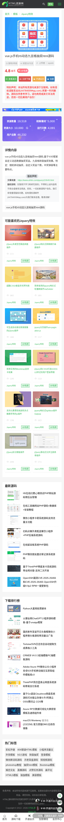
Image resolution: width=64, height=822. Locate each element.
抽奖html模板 (30, 765)
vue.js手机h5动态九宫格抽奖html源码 (25, 207)
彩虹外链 (10, 749)
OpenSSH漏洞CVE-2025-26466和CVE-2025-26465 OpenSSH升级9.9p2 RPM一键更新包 (40, 582)
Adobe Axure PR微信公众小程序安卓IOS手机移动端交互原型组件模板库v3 (39, 670)
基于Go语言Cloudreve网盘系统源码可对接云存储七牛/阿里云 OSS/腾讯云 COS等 (39, 697)
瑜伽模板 (25, 775)
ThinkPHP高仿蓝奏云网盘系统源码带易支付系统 (39, 684)
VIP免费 (24, 71)
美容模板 (36, 775)
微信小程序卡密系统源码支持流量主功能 (39, 520)
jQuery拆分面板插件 (15, 452)
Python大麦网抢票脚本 (34, 608)
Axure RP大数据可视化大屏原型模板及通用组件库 (39, 711)
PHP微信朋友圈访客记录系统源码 (39, 556)
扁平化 (48, 770)
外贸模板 (10, 754)
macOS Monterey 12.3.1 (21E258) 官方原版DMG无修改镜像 (39, 724)
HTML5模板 (12, 775)
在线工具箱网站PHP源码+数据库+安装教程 (39, 507)
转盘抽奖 (34, 754)
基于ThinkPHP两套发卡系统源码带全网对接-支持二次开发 (39, 568)
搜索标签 (32, 812)
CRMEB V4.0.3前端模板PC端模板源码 (39, 657)
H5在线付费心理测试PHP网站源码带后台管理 (39, 495)
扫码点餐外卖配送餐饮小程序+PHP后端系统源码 (38, 533)
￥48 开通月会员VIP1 (51, 800)
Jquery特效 (27, 14)
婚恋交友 (10, 770)
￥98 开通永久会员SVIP (50, 815)
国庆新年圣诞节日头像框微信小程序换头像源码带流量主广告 (39, 633)
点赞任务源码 (36, 770)
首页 (7, 14)
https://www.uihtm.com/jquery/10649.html (36, 180)
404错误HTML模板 (27, 749)
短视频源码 (46, 760)
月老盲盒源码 (31, 760)
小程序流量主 (46, 749)
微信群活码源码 (14, 760)
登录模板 (45, 754)
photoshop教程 (13, 765)
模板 (15, 14)
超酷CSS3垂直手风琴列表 (18, 286)
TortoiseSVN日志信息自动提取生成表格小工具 (39, 646)
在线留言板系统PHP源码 (35, 544)
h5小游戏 (22, 754)
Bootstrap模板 (47, 765)
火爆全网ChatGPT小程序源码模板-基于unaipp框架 (39, 620)
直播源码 (22, 770)
